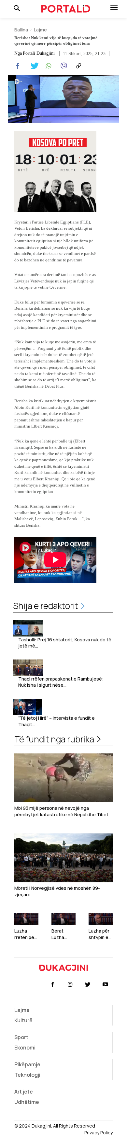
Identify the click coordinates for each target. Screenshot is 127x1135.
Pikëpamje (27, 1064)
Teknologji (27, 1074)
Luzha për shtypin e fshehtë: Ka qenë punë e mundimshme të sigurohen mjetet (100, 934)
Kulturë (23, 1020)
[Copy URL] (77, 66)
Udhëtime (26, 1102)
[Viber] (62, 66)
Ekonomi (24, 1047)
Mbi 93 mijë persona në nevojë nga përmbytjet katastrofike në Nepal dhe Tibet (61, 811)
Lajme (40, 30)
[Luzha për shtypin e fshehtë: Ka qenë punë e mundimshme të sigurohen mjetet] (101, 919)
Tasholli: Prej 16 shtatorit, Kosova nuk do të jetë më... (64, 642)
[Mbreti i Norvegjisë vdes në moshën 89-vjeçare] (63, 857)
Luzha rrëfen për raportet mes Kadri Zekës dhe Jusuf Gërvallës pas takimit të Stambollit (26, 934)
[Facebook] (17, 66)
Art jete (23, 1091)
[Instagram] (70, 985)
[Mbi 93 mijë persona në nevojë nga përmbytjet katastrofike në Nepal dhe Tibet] (63, 777)
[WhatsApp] (47, 66)
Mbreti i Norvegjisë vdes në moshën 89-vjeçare (57, 891)
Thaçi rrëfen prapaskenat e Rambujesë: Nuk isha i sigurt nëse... (61, 682)
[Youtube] (105, 985)
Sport (21, 1037)
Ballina (21, 30)
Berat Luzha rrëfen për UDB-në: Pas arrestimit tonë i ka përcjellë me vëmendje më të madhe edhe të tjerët (62, 934)
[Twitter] (32, 66)
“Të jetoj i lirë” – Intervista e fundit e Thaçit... (56, 721)
